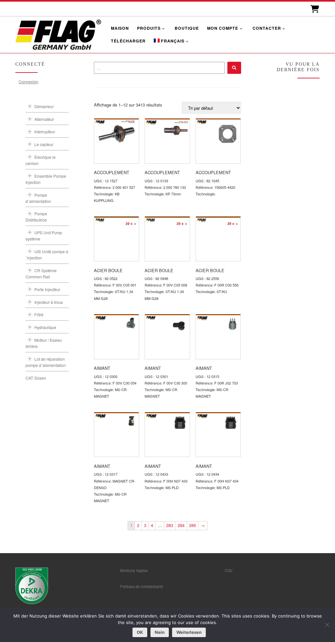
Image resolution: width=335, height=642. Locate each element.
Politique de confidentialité (141, 586)
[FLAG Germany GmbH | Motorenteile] (58, 34)
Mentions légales (134, 570)
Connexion (28, 81)
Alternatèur (44, 119)
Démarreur (44, 106)
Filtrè (39, 314)
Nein (160, 632)
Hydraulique (45, 327)
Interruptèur (44, 131)
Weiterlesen (189, 632)
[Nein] (327, 624)
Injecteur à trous (48, 302)
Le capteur (43, 144)
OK (140, 632)
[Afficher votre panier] (314, 9)
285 (192, 525)
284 (181, 525)
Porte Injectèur (47, 289)
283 (169, 525)
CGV (229, 570)
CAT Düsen (36, 378)
